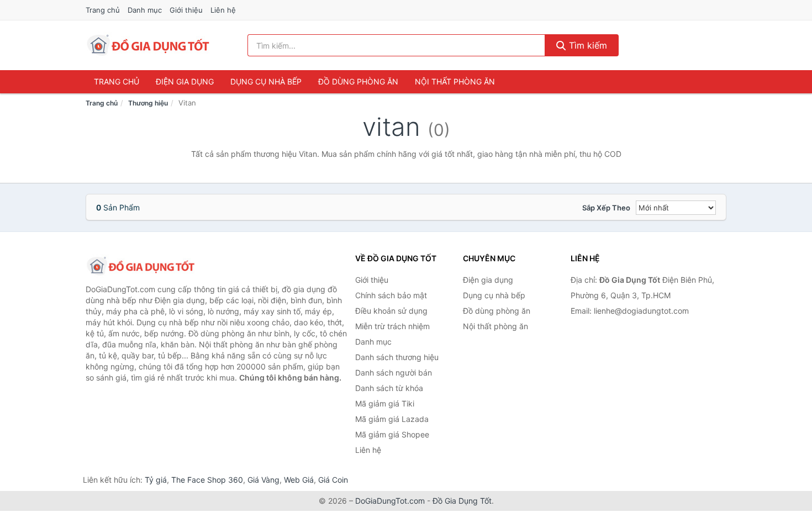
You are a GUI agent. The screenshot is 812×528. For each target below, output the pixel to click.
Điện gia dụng (185, 81)
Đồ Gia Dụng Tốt (462, 500)
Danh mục (145, 10)
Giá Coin (333, 479)
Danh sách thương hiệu (397, 357)
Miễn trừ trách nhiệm (392, 326)
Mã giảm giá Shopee (392, 434)
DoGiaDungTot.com (390, 500)
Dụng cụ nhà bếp (266, 81)
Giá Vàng (263, 479)
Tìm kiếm (586, 45)
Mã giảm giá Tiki (384, 403)
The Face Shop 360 (207, 479)
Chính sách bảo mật (391, 295)
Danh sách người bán (393, 372)
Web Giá (299, 479)
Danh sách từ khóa (389, 388)
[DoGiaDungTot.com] (148, 45)
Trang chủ (103, 10)
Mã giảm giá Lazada (392, 419)
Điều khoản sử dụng (391, 310)
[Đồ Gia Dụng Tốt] (141, 266)
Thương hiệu (148, 103)
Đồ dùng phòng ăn (358, 81)
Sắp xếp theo (606, 207)
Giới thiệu (186, 10)
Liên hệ (223, 10)
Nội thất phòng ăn (455, 81)
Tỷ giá (156, 479)
